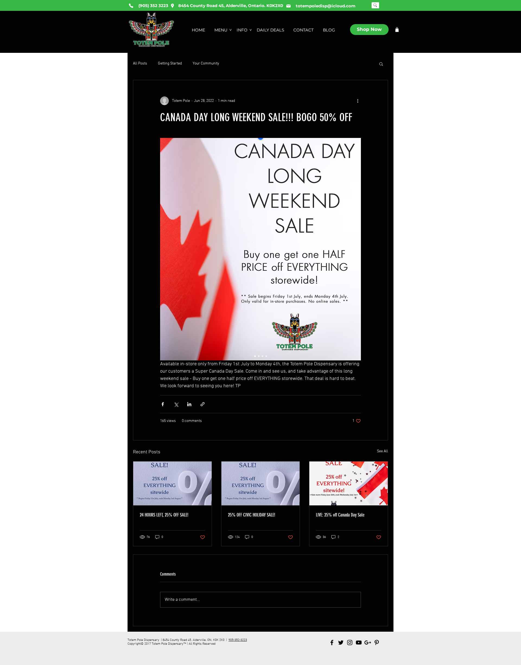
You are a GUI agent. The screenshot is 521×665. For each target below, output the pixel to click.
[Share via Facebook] (162, 404)
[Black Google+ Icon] (367, 642)
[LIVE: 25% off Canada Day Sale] (348, 483)
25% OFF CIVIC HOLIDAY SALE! (251, 515)
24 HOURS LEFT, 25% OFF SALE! (164, 515)
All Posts (140, 63)
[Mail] (288, 5)
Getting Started (170, 63)
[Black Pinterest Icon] (376, 642)
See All (382, 451)
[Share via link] (202, 404)
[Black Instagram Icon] (349, 642)
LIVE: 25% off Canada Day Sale (340, 515)
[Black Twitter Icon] (340, 642)
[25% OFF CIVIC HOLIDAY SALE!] (260, 483)
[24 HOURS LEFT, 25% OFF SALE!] (172, 483)
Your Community (206, 63)
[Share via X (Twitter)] (176, 404)
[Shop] (397, 29)
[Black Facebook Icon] (331, 642)
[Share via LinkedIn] (189, 404)
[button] (381, 64)
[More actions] (357, 101)
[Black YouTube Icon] (358, 642)
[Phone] (131, 5)
